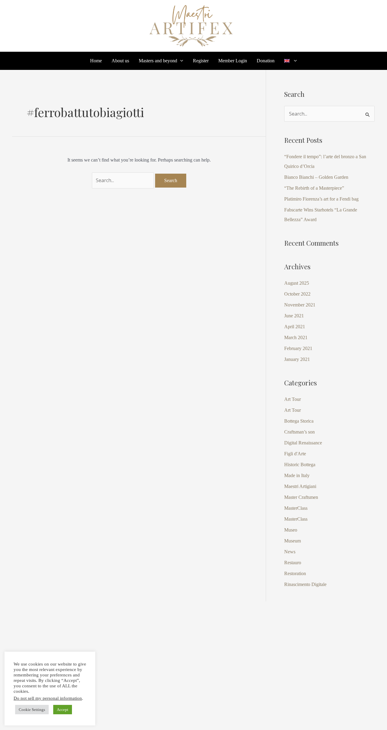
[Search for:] (123, 180)
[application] (180, 60)
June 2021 (294, 315)
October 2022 (297, 293)
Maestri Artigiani (300, 486)
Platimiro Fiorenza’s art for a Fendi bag (321, 198)
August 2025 (296, 283)
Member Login (232, 61)
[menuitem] (290, 61)
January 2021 (297, 359)
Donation (266, 61)
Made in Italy (297, 475)
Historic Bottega (299, 464)
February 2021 (298, 348)
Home (96, 61)
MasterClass (295, 508)
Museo (290, 529)
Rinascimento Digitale (305, 584)
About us (120, 61)
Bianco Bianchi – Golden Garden (316, 177)
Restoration (295, 573)
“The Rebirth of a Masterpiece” (314, 188)
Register (201, 61)
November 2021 (299, 304)
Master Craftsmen (301, 497)
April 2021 (294, 326)
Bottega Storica (299, 421)
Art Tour (292, 399)
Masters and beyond (158, 61)
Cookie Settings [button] (32, 709)
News (289, 551)
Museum (292, 540)
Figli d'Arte (295, 453)
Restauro (292, 562)
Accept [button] (62, 709)
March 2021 (295, 337)
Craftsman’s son (299, 431)
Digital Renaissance (303, 442)
